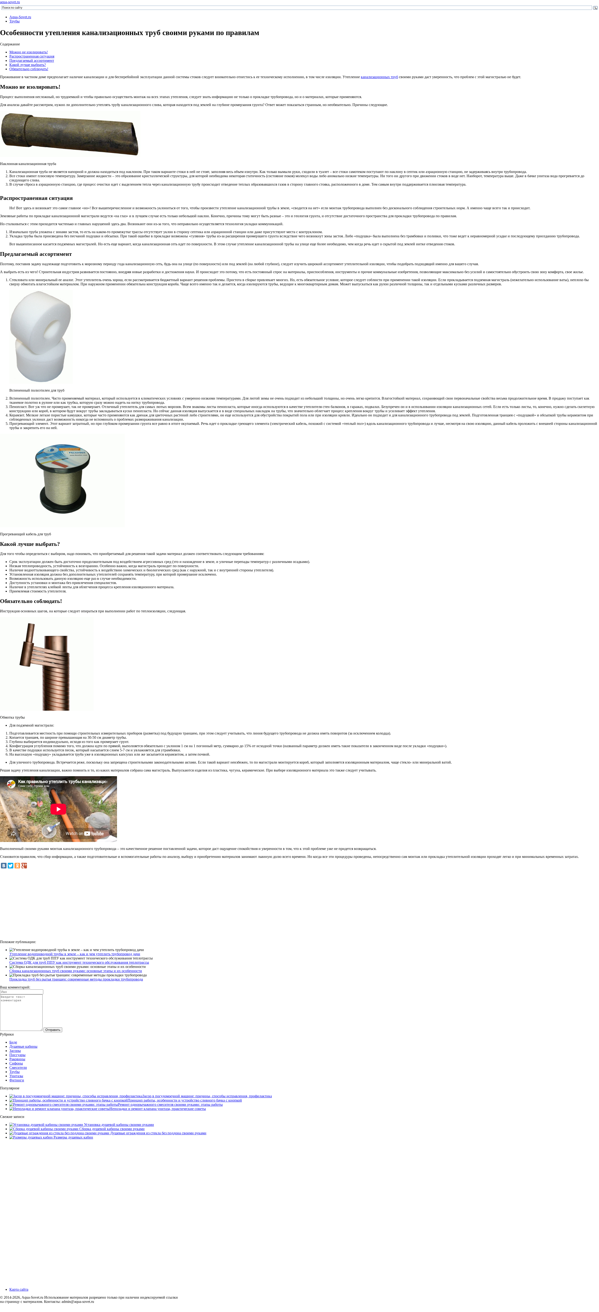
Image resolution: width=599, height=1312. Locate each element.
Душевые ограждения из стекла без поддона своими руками (157, 1133)
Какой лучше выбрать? (27, 65)
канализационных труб (379, 77)
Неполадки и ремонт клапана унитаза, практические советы (158, 1109)
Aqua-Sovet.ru (20, 17)
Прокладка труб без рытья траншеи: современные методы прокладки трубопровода (76, 979)
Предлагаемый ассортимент (31, 60)
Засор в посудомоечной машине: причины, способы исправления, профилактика (207, 1096)
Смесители (18, 1067)
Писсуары (17, 1055)
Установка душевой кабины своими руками (118, 1125)
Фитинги (16, 1080)
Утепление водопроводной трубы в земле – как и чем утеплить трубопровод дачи (74, 954)
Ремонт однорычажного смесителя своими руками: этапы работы (170, 1104)
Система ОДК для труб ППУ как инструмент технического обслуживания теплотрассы (79, 962)
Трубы (14, 21)
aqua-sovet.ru (10, 2)
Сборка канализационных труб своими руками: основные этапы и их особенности (75, 971)
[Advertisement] (299, 904)
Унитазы (16, 1076)
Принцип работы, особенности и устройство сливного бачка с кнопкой (185, 1100)
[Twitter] (10, 865)
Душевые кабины (23, 1046)
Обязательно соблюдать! (28, 69)
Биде (13, 1042)
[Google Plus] (24, 865)
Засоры (15, 1051)
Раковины (17, 1059)
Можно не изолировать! (28, 52)
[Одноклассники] (17, 865)
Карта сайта (18, 1289)
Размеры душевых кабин (73, 1137)
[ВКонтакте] (4, 865)
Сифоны (16, 1063)
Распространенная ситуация (31, 56)
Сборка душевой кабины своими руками (111, 1129)
